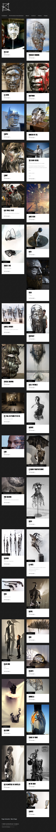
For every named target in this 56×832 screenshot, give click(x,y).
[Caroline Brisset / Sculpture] (6, 11)
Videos (40, 15)
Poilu (30, 292)
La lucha (6, 95)
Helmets (31, 671)
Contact (33, 15)
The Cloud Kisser (33, 160)
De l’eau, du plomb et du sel (12, 416)
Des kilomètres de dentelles (12, 784)
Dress (30, 521)
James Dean (32, 217)
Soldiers (6, 558)
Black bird (7, 664)
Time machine (7, 497)
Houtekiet (31, 336)
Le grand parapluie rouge (36, 469)
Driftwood (32, 96)
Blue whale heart (9, 210)
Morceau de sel (33, 135)
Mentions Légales (5, 825)
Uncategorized (36, 51)
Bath (30, 252)
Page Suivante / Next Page (9, 819)
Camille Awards (8, 327)
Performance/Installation (16, 15)
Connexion (11, 825)
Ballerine (6, 730)
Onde (30, 637)
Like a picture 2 (33, 385)
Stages (46, 15)
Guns (5, 594)
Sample (6, 134)
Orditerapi (12, 826)
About (27, 15)
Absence (31, 427)
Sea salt (6, 52)
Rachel (31, 611)
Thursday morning (34, 55)
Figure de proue (33, 737)
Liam (5, 452)
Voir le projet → (7, 54)
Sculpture (4, 15)
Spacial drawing (8, 382)
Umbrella (31, 697)
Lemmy (6, 175)
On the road (32, 784)
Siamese (31, 811)
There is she (7, 266)
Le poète (31, 565)
